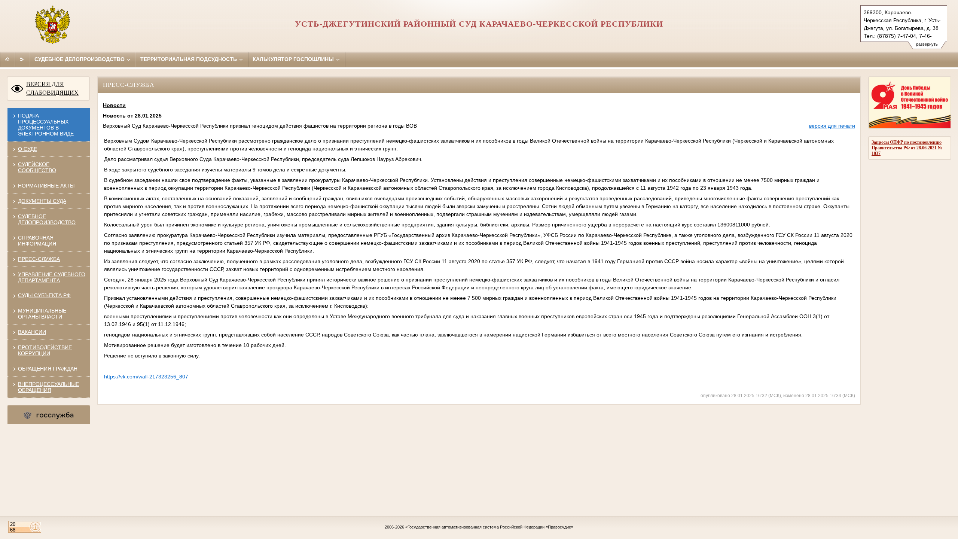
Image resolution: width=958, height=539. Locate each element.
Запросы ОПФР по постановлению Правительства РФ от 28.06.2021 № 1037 (907, 148)
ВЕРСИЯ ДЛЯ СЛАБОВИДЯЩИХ (52, 88)
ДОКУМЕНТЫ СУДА (42, 201)
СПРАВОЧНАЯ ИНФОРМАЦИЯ (37, 241)
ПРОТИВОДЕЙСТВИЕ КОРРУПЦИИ (45, 350)
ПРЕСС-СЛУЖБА (39, 259)
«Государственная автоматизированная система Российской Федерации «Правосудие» (489, 527)
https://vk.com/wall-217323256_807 (146, 377)
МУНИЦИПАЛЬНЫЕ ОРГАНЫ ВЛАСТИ (42, 314)
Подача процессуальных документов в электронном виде (46, 125)
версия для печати (832, 126)
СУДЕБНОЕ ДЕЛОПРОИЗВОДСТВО (47, 219)
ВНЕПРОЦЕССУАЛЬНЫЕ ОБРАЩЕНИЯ (48, 387)
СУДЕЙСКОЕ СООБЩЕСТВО (37, 167)
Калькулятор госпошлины (294, 59)
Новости (114, 105)
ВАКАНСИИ (32, 332)
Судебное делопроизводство (80, 59)
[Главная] (7, 59)
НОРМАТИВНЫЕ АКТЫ (46, 186)
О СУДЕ (27, 149)
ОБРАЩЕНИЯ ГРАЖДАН (47, 369)
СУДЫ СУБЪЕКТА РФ (44, 295)
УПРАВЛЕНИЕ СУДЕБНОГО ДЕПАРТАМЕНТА (51, 277)
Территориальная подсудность (189, 59)
